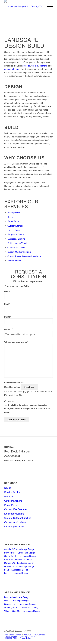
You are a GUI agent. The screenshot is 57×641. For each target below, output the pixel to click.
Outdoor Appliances (16, 247)
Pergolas (8, 496)
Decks (10, 216)
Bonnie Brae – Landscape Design (19, 552)
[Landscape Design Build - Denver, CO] (23, 6)
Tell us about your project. (16, 342)
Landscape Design (14, 526)
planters (43, 65)
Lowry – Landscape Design (16, 597)
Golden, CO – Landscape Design (19, 566)
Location (8, 329)
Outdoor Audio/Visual (17, 243)
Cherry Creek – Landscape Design (20, 555)
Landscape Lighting (16, 238)
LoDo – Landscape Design (16, 569)
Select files (29, 387)
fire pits (35, 65)
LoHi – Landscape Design (16, 572)
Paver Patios (13, 221)
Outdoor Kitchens (15, 225)
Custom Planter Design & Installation (24, 256)
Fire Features (13, 229)
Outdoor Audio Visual (15, 522)
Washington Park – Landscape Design (21, 607)
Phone (7, 316)
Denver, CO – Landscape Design (19, 562)
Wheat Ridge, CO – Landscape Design (22, 610)
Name (7, 291)
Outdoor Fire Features (15, 509)
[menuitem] (48, 6)
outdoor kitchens (11, 68)
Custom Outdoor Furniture (19, 251)
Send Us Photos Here (14, 382)
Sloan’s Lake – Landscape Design (19, 604)
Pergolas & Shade (15, 234)
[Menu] (48, 6)
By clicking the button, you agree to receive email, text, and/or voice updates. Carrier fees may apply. (27, 408)
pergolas (26, 65)
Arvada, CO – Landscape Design (19, 549)
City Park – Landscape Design (18, 559)
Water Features (14, 260)
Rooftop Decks (14, 212)
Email (7, 304)
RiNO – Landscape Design (16, 600)
